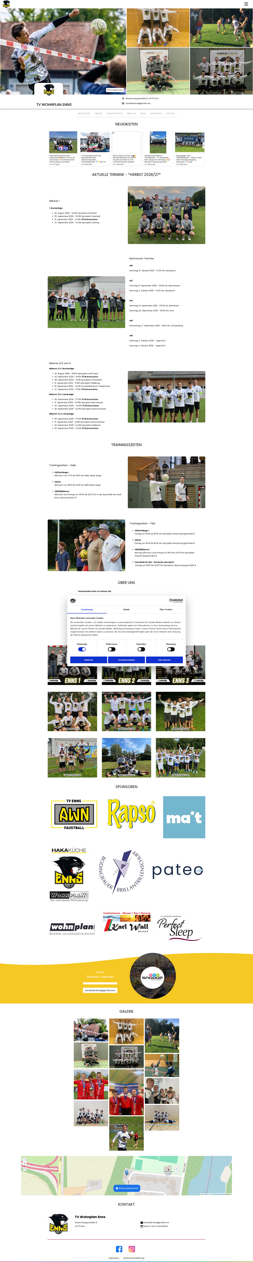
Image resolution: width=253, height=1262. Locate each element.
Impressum (114, 1258)
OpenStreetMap (216, 1194)
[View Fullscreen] (25, 1169)
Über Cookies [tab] (166, 609)
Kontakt (170, 113)
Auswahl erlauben (126, 660)
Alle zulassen (164, 660)
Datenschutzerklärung (133, 1258)
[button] (126, 1173)
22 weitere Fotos (116, 90)
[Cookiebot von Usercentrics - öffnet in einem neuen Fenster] (171, 601)
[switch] (111, 649)
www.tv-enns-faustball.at (156, 1226)
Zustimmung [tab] (87, 609)
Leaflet (205, 1194)
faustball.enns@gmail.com (138, 103)
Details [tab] (126, 609)
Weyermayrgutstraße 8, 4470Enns (142, 98)
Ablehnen (88, 660)
